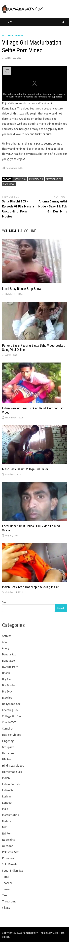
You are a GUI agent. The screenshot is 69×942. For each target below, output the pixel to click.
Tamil (5, 877)
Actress (6, 636)
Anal (4, 642)
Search (6, 602)
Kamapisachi (36, 179)
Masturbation (53, 179)
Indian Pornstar (11, 784)
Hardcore (8, 753)
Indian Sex (8, 790)
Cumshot (7, 728)
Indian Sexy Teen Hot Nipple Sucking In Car (30, 587)
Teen (5, 895)
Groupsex (8, 747)
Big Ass (6, 679)
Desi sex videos (11, 735)
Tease (6, 889)
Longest (7, 802)
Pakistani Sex (10, 852)
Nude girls (8, 840)
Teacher (7, 883)
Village (19, 35)
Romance (8, 858)
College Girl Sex (11, 716)
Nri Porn (7, 833)
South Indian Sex (12, 870)
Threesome (9, 901)
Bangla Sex (9, 654)
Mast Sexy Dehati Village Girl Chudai (25, 469)
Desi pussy (20, 179)
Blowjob (7, 697)
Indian (6, 778)
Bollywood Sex (11, 704)
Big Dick (7, 691)
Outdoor (7, 35)
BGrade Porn (10, 667)
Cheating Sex (10, 710)
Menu (11, 22)
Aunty (5, 648)
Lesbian (7, 796)
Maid (5, 809)
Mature (6, 821)
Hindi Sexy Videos (13, 765)
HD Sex (6, 759)
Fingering (8, 741)
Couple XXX (9, 722)
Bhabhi (6, 673)
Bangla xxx (8, 660)
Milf (4, 827)
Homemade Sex (12, 772)
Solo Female (9, 864)
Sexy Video (9, 183)
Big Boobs (8, 685)
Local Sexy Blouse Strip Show (21, 289)
